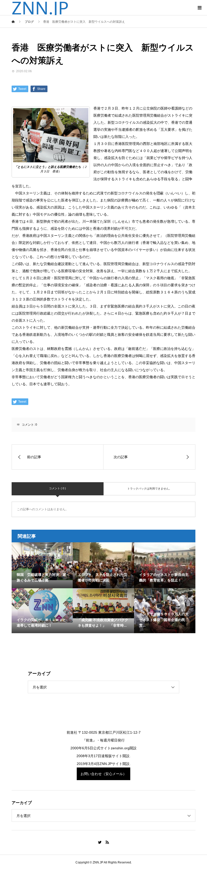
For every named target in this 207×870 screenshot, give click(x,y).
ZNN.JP (40, 7)
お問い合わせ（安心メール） (103, 774)
